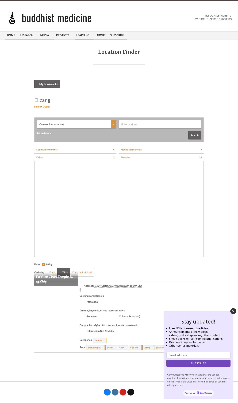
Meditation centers (161, 149)
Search (195, 135)
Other (75, 157)
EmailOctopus (206, 393)
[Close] (233, 311)
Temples (161, 157)
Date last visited (82, 272)
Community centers (75, 149)
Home (37, 106)
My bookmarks (48, 84)
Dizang (46, 106)
